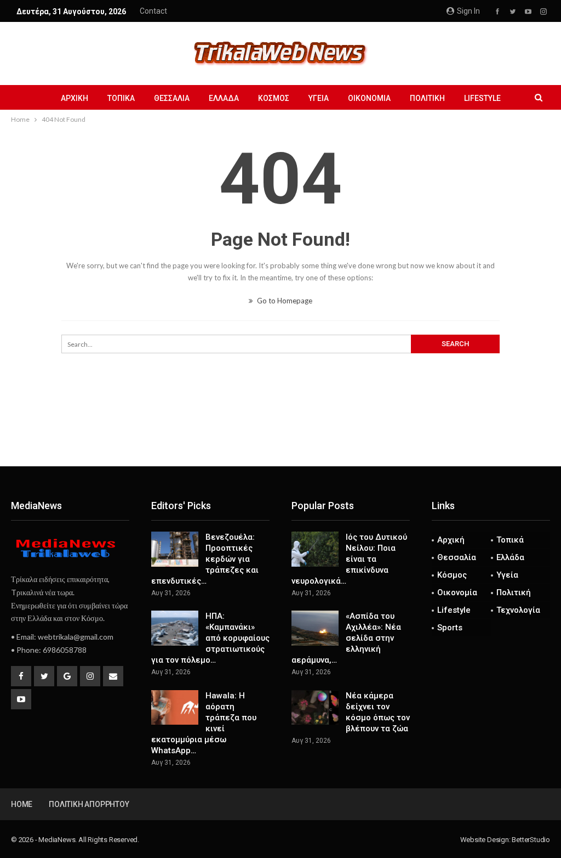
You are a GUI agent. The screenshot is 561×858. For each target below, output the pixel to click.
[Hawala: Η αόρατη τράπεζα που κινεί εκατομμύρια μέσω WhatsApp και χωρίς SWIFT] (174, 707)
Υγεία (318, 98)
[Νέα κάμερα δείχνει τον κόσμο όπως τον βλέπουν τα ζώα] (315, 707)
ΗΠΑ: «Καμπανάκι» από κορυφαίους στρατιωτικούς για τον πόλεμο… (210, 638)
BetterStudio (531, 840)
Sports (449, 628)
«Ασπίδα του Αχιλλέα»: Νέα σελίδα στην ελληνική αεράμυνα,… (346, 638)
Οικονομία (369, 98)
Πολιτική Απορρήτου (89, 804)
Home (21, 804)
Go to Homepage (283, 300)
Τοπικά (121, 98)
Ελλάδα (224, 98)
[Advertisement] (280, 430)
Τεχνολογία (518, 610)
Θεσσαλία (172, 98)
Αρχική (74, 98)
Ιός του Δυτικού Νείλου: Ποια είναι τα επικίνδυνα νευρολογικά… (349, 559)
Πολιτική (427, 98)
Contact (153, 11)
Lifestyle (482, 98)
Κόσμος (273, 98)
